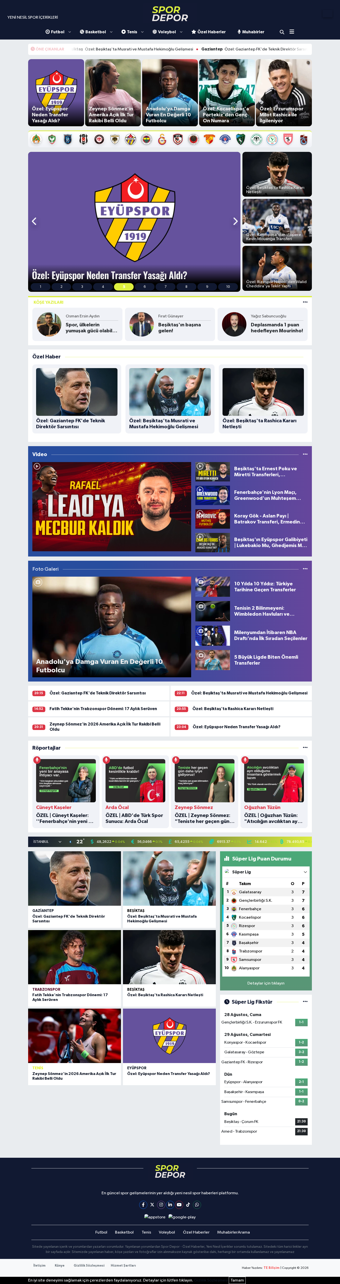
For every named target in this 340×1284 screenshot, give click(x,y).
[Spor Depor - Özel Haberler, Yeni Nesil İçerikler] (170, 13)
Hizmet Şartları (123, 1265)
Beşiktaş (136, 911)
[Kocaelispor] (240, 139)
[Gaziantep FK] (177, 139)
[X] (152, 1205)
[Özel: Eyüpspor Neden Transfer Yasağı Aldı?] (169, 1036)
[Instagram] (161, 1205)
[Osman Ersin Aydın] (49, 324)
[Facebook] (143, 1205)
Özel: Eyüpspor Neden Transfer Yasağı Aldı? (237, 727)
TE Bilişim (272, 1268)
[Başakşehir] (67, 139)
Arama (282, 32)
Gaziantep (43, 911)
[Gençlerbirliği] (193, 139)
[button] (34, 222)
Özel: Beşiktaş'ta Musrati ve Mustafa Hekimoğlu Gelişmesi (72, 49)
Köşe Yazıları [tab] (48, 302)
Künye (59, 1265)
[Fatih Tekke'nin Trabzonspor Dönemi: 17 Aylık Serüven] (74, 957)
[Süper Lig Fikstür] (305, 1002)
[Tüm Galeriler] (305, 569)
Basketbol (95, 32)
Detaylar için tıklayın (265, 983)
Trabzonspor (46, 989)
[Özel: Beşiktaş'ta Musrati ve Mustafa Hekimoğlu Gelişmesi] (169, 878)
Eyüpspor (136, 1068)
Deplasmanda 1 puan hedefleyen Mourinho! (277, 327)
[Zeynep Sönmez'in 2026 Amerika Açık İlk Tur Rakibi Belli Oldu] (74, 1036)
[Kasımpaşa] (225, 139)
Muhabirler (253, 32)
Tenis (132, 32)
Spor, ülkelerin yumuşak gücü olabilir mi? (90, 328)
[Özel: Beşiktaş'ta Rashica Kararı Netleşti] (169, 957)
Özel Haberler (211, 32)
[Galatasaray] (162, 139)
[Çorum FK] (99, 139)
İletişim (39, 1265)
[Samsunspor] (288, 139)
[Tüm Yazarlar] (305, 302)
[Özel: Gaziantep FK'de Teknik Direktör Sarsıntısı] (74, 878)
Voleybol (167, 32)
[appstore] (155, 1217)
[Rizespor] (272, 139)
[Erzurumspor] (114, 139)
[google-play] (182, 1217)
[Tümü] (305, 748)
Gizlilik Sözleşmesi (89, 1265)
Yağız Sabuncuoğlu (268, 316)
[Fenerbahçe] (146, 139)
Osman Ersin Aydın (83, 316)
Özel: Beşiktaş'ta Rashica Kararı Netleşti (232, 709)
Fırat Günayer (170, 316)
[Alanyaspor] (36, 139)
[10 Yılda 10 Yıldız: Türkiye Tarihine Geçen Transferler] (212, 587)
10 (228, 287)
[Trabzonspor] (303, 139)
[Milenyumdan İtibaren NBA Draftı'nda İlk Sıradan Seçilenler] (212, 635)
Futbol (57, 32)
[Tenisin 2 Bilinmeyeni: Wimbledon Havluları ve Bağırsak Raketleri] (212, 611)
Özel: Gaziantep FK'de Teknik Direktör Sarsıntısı (200, 49)
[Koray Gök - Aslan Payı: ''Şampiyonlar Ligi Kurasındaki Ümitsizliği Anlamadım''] (111, 506)
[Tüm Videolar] (305, 454)
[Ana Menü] (293, 32)
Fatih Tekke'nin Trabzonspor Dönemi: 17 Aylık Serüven (103, 709)
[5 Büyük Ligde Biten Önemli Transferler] (212, 660)
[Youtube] (179, 1205)
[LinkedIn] (170, 1205)
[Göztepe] (209, 139)
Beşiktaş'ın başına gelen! (179, 327)
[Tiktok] (188, 1205)
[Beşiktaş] (83, 139)
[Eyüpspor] (130, 139)
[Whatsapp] (197, 1205)
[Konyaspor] (256, 139)
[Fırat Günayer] (141, 324)
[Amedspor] (51, 139)
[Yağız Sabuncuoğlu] (234, 324)
